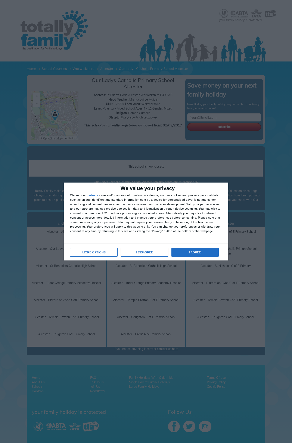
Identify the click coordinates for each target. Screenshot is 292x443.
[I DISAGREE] (220, 190)
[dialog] (146, 221)
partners (92, 195)
